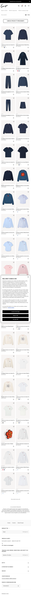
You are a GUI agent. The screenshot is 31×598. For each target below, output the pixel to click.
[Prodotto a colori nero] (2, 423)
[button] (15, 532)
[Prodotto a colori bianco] (16, 71)
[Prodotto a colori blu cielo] (17, 211)
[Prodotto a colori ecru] (3, 47)
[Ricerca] (19, 6)
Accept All (15, 319)
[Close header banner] (29, 1)
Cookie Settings (16, 311)
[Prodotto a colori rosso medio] (17, 71)
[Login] (22, 5)
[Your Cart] (25, 6)
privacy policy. (11, 307)
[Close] (28, 277)
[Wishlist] (13, 28)
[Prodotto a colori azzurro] (17, 258)
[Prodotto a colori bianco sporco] (1, 47)
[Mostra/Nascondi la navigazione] (29, 6)
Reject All (15, 315)
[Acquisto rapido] (13, 47)
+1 (5, 47)
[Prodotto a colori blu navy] (4, 47)
